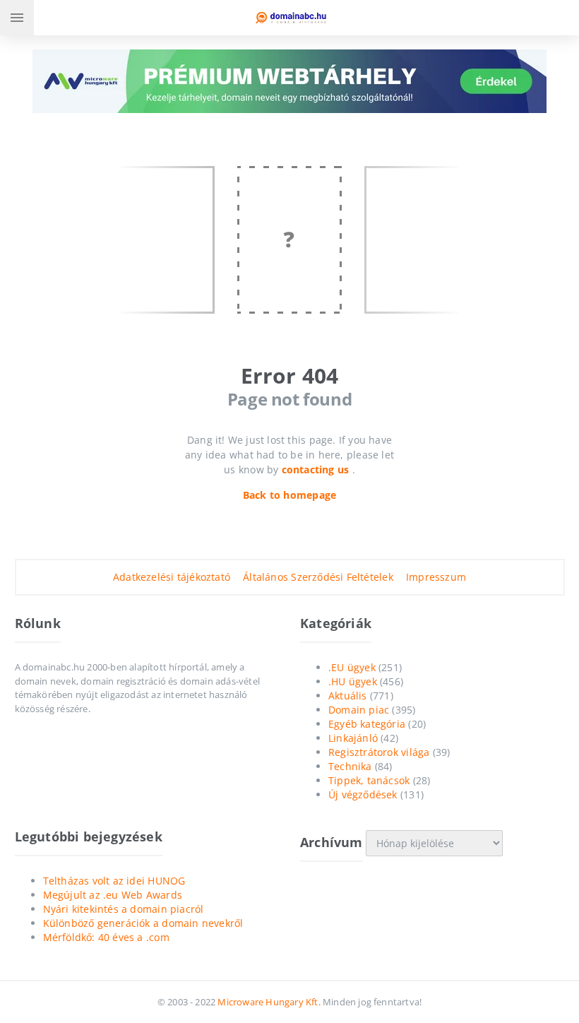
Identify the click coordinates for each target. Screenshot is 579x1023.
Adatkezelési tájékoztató (171, 577)
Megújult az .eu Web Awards (112, 894)
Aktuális (347, 695)
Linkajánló (353, 738)
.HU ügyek (352, 681)
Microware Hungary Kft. (268, 1001)
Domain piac (358, 709)
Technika (350, 766)
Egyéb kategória (366, 724)
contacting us (317, 469)
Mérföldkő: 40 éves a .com (106, 937)
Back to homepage (289, 495)
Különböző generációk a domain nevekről (143, 923)
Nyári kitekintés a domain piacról (123, 909)
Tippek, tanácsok (369, 780)
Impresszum (436, 577)
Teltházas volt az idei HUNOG (114, 880)
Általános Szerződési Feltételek (318, 577)
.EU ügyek (352, 667)
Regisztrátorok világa (378, 752)
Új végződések (363, 794)
